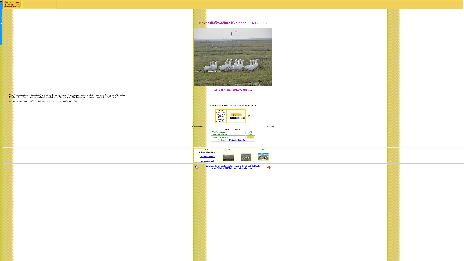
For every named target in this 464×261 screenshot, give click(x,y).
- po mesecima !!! (207, 157)
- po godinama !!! (207, 161)
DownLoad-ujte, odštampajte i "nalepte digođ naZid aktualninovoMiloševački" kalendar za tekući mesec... (233, 167)
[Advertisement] (197, 135)
